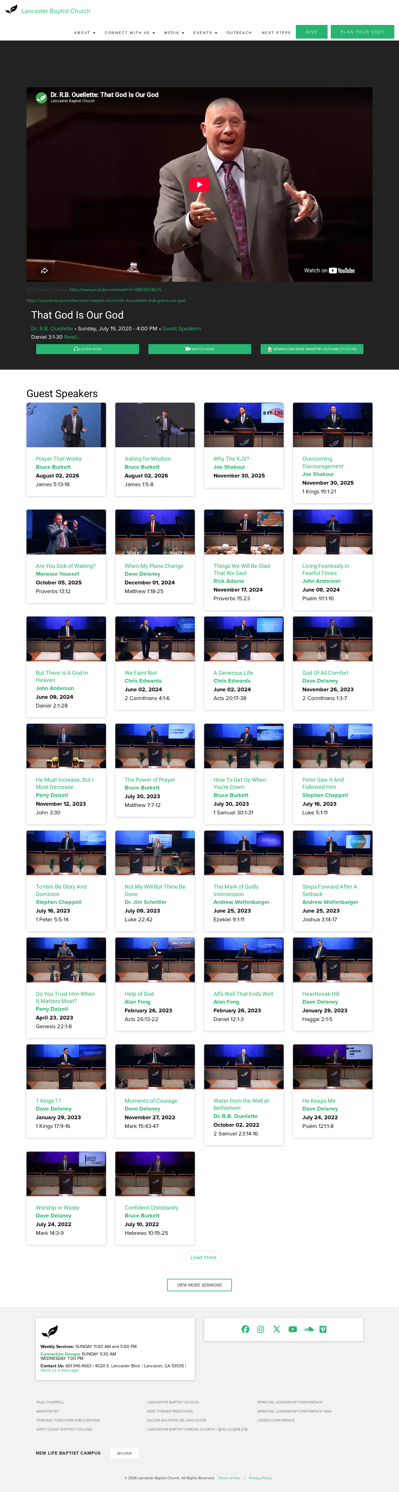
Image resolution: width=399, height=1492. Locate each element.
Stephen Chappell (325, 795)
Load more (203, 1257)
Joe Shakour (229, 467)
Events (204, 32)
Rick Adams (229, 581)
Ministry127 (47, 1411)
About (83, 32)
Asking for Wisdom (148, 458)
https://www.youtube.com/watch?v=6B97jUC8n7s (115, 289)
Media (172, 32)
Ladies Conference (276, 1420)
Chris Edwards (143, 681)
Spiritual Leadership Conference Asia (294, 1411)
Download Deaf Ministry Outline (306, 349)
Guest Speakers (181, 328)
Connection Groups (60, 1354)
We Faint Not (141, 672)
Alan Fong (138, 1002)
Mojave (124, 1453)
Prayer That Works (59, 458)
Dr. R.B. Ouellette (52, 328)
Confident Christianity (151, 1207)
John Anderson (321, 581)
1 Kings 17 (48, 1100)
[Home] (11, 9)
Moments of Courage (151, 1100)
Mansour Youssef (57, 574)
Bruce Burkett (53, 467)
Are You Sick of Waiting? (66, 566)
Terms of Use (229, 1477)
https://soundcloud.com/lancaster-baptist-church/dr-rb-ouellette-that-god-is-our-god (105, 300)
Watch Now (202, 349)
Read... (72, 337)
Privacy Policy (260, 1477)
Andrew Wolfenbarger (241, 902)
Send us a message (60, 1370)
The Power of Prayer (150, 779)
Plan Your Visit (363, 32)
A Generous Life (233, 672)
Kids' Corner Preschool (170, 1411)
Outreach (239, 32)
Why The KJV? (231, 458)
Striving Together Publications (68, 1420)
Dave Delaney (142, 574)
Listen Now (90, 349)
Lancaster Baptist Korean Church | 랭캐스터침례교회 (197, 1429)
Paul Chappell (50, 1402)
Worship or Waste (57, 1207)
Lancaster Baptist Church (56, 10)
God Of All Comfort (325, 672)
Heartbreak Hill (320, 994)
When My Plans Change (154, 566)
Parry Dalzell (52, 795)
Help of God (139, 994)
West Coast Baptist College (64, 1429)
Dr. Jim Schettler (145, 902)
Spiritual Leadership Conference (290, 1402)
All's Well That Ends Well (243, 994)
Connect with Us (128, 32)
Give (312, 32)
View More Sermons (199, 1285)
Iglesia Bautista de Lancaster (176, 1420)
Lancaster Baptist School (173, 1402)
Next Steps (276, 32)
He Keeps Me (319, 1100)
